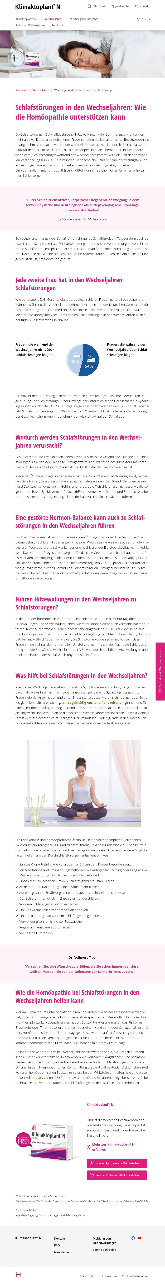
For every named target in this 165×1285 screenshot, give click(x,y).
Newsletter (61, 1252)
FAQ (57, 1245)
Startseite (21, 90)
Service (56, 25)
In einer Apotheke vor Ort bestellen (117, 1163)
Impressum (109, 1276)
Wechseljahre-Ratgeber (84, 19)
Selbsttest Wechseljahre (30, 25)
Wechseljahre (53, 19)
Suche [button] (146, 19)
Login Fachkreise (104, 1250)
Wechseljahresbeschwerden (71, 90)
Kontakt (59, 1238)
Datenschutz (88, 1276)
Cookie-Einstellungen (136, 1276)
